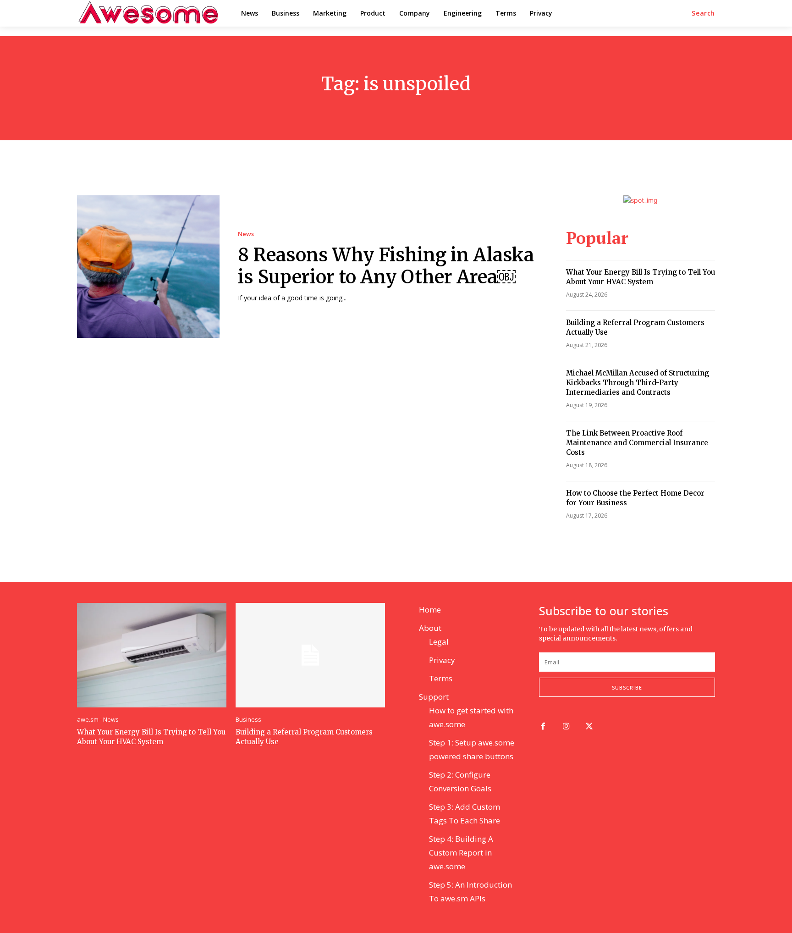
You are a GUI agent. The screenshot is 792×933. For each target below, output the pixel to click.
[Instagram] (566, 727)
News (246, 234)
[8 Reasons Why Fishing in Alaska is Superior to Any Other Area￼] (148, 266)
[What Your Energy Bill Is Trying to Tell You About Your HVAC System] (151, 655)
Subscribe (627, 687)
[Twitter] (589, 727)
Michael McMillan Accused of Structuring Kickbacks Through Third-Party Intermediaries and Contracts (637, 383)
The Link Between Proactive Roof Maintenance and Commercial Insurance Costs (637, 443)
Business (248, 720)
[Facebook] (543, 727)
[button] (703, 13)
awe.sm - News (98, 720)
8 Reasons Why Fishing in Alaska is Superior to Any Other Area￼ (386, 265)
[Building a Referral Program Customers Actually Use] (310, 655)
